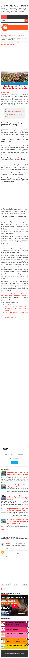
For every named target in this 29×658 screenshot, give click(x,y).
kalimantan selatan (24, 46)
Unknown (8, 551)
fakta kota (8, 46)
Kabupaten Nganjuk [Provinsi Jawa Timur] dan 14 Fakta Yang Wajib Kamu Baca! (17, 498)
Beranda (15, 584)
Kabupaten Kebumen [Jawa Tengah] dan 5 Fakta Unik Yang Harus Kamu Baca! (17, 474)
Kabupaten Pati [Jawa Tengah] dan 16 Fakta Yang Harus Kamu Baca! (17, 510)
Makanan (17, 159)
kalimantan (17, 46)
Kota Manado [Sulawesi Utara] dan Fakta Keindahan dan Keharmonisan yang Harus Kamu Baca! (17, 521)
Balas (7, 548)
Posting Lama (24, 584)
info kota (12, 46)
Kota (26, 129)
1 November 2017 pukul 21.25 (19, 551)
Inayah (8, 543)
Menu (4, 17)
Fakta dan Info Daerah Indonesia (14, 5)
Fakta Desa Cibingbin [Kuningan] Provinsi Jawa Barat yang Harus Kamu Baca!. (16, 635)
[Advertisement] (14, 60)
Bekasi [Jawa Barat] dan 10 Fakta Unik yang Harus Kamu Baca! (17, 486)
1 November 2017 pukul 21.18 (17, 543)
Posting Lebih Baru (6, 584)
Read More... (6, 482)
